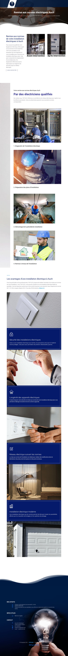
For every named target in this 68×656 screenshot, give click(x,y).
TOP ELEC (31, 642)
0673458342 (18, 626)
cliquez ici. (42, 288)
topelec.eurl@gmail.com (20, 627)
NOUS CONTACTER (11, 70)
